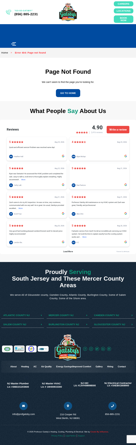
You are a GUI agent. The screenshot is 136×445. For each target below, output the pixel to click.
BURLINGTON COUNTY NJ (64, 324)
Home (4, 52)
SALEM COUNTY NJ (14, 324)
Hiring (110, 366)
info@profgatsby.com (23, 414)
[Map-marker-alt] (109, 349)
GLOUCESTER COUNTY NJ (109, 324)
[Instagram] (91, 349)
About (13, 366)
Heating (25, 366)
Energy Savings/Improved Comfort (73, 366)
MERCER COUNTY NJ (61, 315)
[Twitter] (97, 349)
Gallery (99, 366)
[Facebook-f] (85, 349)
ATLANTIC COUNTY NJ (16, 315)
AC (35, 366)
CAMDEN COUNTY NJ (106, 315)
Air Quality (46, 366)
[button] (22, 315)
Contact (122, 366)
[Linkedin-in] (103, 349)
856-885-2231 (112, 414)
